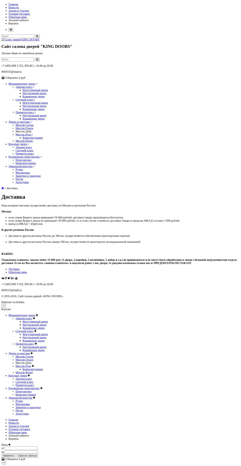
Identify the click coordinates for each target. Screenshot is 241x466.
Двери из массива (19, 121)
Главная (13, 4)
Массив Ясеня (24, 140)
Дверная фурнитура (20, 166)
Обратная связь (17, 17)
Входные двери (18, 144)
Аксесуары (22, 182)
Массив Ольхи (24, 128)
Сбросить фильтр (27, 455)
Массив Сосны (25, 125)
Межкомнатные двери (22, 83)
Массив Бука (24, 134)
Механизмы (23, 172)
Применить (8, 455)
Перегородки (23, 159)
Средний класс (25, 99)
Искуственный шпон (35, 90)
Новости (13, 7)
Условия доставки (19, 13)
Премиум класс (25, 112)
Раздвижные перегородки (24, 156)
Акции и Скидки (18, 10)
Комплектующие (33, 137)
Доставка (14, 268)
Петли (19, 179)
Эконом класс (24, 86)
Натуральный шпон (34, 93)
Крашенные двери (34, 96)
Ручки (19, 169)
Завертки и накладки (28, 175)
